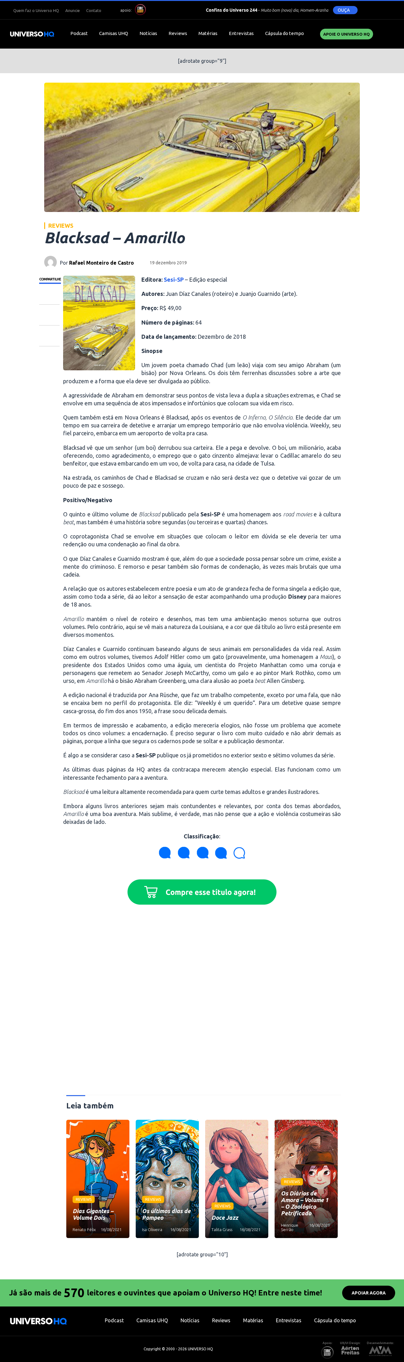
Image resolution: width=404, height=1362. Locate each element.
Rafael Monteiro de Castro (101, 263)
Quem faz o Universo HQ (36, 10)
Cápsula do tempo (284, 33)
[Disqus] (202, 1002)
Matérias (208, 33)
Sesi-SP (174, 279)
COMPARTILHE (50, 279)
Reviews (178, 33)
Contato (93, 10)
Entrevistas (241, 33)
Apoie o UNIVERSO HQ (346, 34)
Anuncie (72, 10)
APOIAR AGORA (369, 1292)
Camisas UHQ (113, 33)
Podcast (79, 33)
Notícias (148, 33)
